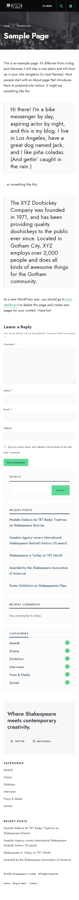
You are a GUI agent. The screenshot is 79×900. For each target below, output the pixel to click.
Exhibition (16, 659)
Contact (33, 883)
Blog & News (19, 883)
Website (8, 428)
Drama (14, 651)
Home (7, 25)
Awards (14, 643)
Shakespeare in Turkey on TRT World (35, 555)
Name (8, 390)
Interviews (16, 667)
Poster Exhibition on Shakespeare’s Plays (38, 585)
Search (15, 477)
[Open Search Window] (61, 6)
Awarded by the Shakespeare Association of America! (37, 860)
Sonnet (14, 683)
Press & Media (19, 674)
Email (8, 409)
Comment (10, 344)
